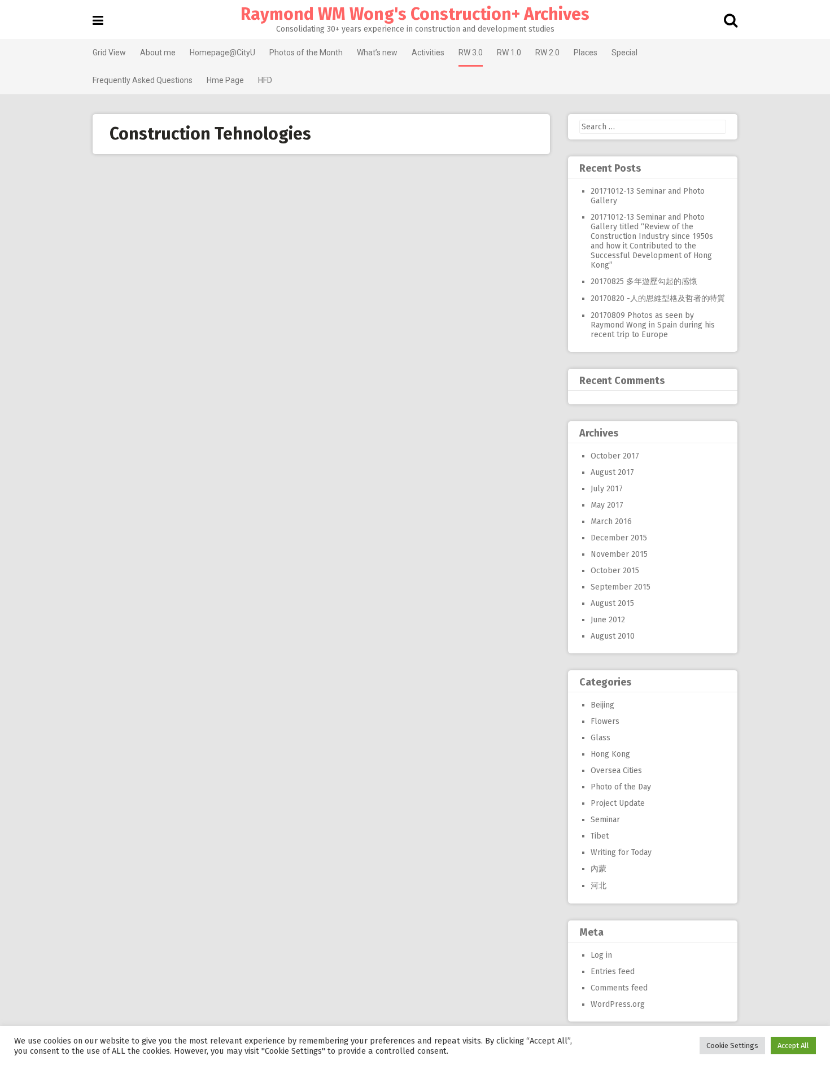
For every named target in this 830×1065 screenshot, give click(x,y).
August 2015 (612, 603)
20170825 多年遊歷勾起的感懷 (644, 281)
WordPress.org (618, 1004)
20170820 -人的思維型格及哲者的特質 (658, 298)
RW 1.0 (509, 52)
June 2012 (608, 620)
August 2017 (612, 472)
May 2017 (607, 505)
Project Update (618, 803)
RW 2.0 (547, 52)
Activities (428, 52)
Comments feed (619, 988)
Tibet (600, 836)
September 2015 (620, 587)
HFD (265, 80)
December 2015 (619, 538)
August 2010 (613, 636)
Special (624, 52)
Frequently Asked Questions (143, 80)
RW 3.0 (470, 52)
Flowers (605, 721)
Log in (601, 955)
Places (585, 52)
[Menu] (98, 20)
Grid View (109, 52)
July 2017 (607, 489)
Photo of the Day (621, 787)
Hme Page (225, 80)
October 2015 (615, 570)
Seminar (605, 819)
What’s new (377, 52)
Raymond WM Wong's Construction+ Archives (415, 14)
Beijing (602, 705)
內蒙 (598, 869)
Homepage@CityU (222, 52)
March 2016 (611, 521)
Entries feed (613, 971)
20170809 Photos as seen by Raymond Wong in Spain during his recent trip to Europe (653, 325)
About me (158, 52)
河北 (598, 886)
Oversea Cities (616, 770)
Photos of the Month (306, 52)
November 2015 (619, 554)
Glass (600, 738)
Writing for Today (621, 852)
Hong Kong (610, 754)
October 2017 (615, 456)
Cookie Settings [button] (732, 1045)
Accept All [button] (793, 1045)
